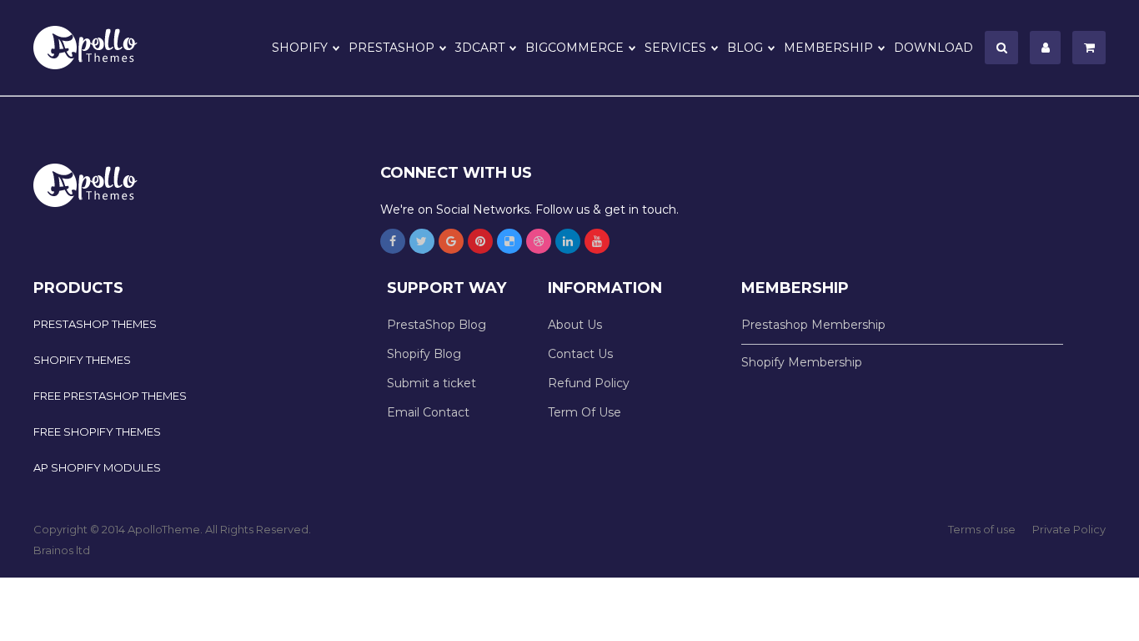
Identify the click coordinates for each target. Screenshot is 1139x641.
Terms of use (982, 529)
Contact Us (580, 353)
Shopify (300, 47)
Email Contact (428, 412)
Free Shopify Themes (97, 431)
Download (933, 47)
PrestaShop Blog (436, 324)
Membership (828, 47)
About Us (575, 324)
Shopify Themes (82, 359)
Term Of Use (584, 412)
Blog (745, 47)
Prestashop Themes (95, 324)
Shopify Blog (424, 353)
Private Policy (1069, 529)
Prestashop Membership (813, 324)
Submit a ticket (431, 383)
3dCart (479, 47)
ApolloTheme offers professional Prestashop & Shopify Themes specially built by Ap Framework (95, 47)
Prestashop (391, 47)
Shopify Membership (801, 362)
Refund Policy (589, 383)
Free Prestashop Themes (110, 395)
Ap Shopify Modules (97, 467)
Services (675, 47)
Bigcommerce (574, 47)
